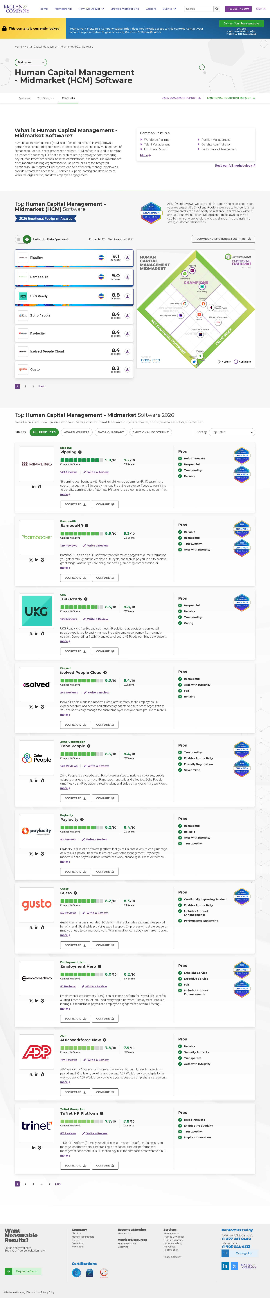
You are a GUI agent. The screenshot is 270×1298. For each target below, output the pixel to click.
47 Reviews (68, 1133)
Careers (76, 1240)
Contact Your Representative (241, 23)
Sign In (261, 8)
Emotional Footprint (151, 432)
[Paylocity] (23, 333)
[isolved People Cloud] (23, 351)
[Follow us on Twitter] (234, 1266)
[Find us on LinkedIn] (225, 1266)
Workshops (169, 1246)
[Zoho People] (23, 315)
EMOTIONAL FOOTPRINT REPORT (229, 98)
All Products (44, 432)
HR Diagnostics (171, 1233)
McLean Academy (172, 1243)
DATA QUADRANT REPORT (179, 98)
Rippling (36, 257)
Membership (63, 8)
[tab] (19, 239)
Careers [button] (151, 8)
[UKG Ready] (23, 295)
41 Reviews (68, 986)
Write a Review (98, 472)
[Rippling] (23, 257)
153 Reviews (68, 619)
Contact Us (77, 1243)
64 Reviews (68, 913)
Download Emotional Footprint (221, 238)
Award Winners (76, 432)
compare (103, 504)
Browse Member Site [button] (125, 8)
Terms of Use (33, 1292)
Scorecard (73, 504)
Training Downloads (174, 1236)
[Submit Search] (217, 9)
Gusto (35, 369)
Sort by (202, 432)
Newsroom (77, 1246)
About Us (76, 1233)
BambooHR (39, 277)
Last (41, 386)
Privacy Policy (47, 1292)
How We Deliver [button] (89, 8)
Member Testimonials (83, 1236)
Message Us (243, 1253)
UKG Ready (39, 296)
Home (44, 8)
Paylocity (37, 333)
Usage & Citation (172, 1257)
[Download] (127, 258)
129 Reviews (68, 545)
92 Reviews (68, 839)
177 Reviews (68, 1060)
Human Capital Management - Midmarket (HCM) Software (59, 46)
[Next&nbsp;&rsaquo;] (33, 386)
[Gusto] (23, 369)
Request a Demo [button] (238, 8)
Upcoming (123, 1246)
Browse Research (127, 1243)
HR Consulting (170, 1250)
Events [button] (167, 8)
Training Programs (173, 1240)
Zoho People (40, 315)
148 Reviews (69, 766)
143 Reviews (68, 472)
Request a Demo (26, 1271)
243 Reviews (69, 692)
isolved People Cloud (47, 351)
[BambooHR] (23, 276)
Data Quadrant (111, 432)
